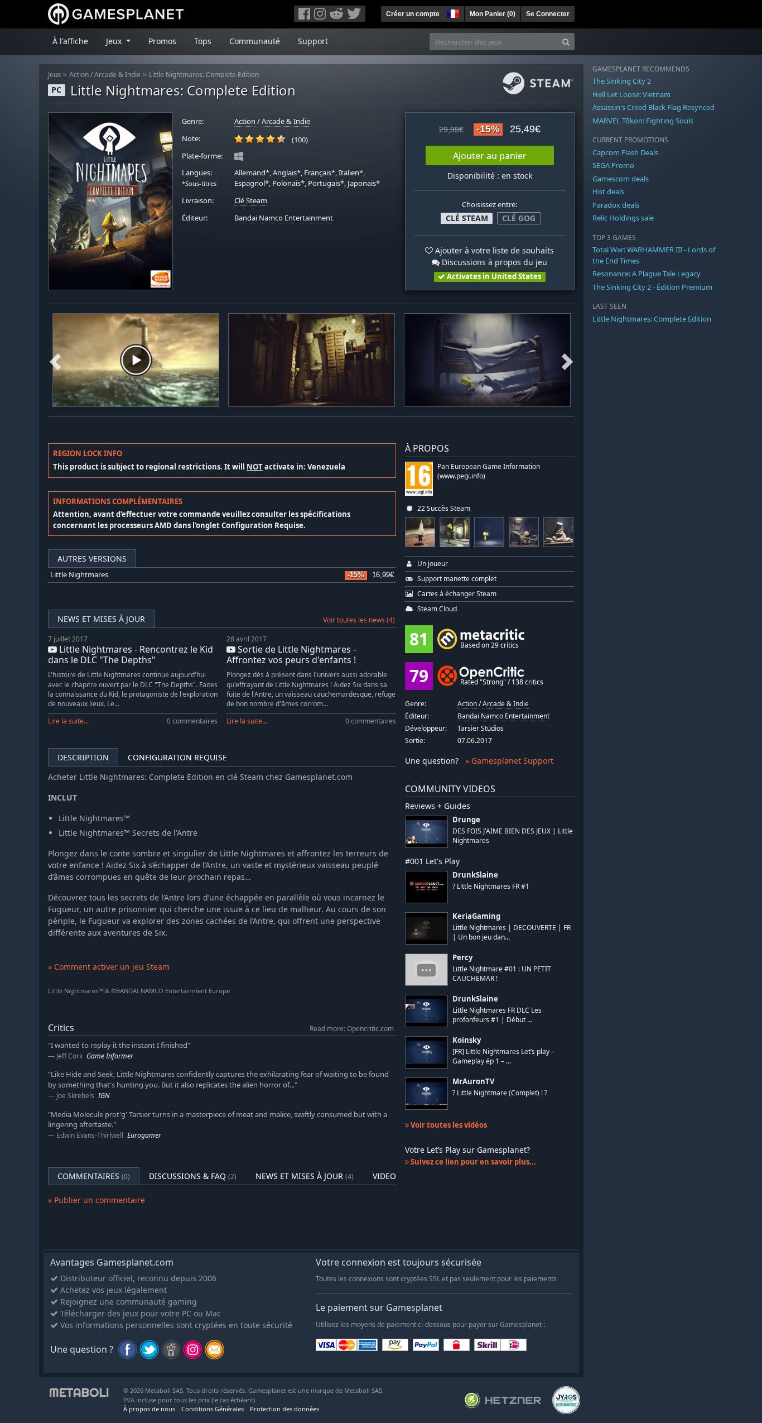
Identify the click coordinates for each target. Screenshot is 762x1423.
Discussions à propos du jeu (493, 262)
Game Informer (109, 1056)
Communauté (254, 41)
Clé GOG (519, 218)
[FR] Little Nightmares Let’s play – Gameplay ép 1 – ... (503, 1056)
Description (83, 757)
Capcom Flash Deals (625, 152)
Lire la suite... (68, 721)
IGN (103, 1095)
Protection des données (284, 1409)
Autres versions (92, 558)
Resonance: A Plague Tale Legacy (646, 274)
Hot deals (608, 191)
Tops (202, 41)
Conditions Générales (212, 1409)
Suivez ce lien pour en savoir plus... (472, 1162)
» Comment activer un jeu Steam (109, 966)
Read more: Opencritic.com (352, 1028)
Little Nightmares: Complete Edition (204, 74)
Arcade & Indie (117, 74)
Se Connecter (548, 14)
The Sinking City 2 (621, 81)
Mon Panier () (492, 14)
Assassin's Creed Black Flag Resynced (653, 107)
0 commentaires (192, 721)
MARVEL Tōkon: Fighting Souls (642, 121)
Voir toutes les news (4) (359, 620)
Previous (55, 360)
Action (79, 74)
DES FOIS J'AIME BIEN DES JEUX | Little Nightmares (512, 836)
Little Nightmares (79, 574)
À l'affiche (70, 41)
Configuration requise (177, 757)
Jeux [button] (115, 41)
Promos (162, 41)
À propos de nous (149, 1409)
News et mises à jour (101, 619)
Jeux (54, 74)
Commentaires (93, 1176)
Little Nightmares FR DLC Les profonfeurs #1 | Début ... (497, 1015)
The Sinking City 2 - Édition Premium (652, 287)
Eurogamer (144, 1135)
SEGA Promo (613, 165)
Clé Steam (250, 200)
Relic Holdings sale (623, 218)
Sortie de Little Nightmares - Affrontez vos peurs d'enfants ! (291, 654)
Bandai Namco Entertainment (283, 218)
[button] (452, 12)
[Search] (566, 41)
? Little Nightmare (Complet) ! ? (499, 1093)
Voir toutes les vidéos (448, 1125)
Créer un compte (413, 14)
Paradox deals (615, 205)
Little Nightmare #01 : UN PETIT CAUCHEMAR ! (501, 974)
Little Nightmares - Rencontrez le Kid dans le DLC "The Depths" (130, 654)
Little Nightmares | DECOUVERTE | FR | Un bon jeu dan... (511, 932)
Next (567, 360)
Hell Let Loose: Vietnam (631, 94)
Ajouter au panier (490, 156)
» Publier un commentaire (96, 1200)
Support (313, 41)
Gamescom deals (620, 179)
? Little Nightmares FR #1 (490, 886)
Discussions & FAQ (193, 1176)
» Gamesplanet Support (509, 760)
